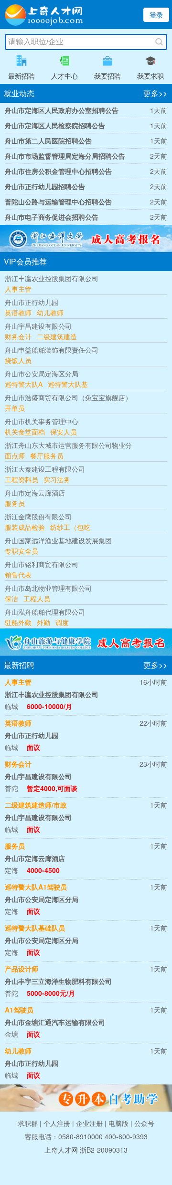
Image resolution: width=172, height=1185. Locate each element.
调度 (62, 622)
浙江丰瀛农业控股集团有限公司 (51, 278)
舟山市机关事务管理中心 (41, 421)
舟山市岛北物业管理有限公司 (48, 588)
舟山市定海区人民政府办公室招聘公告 (61, 110)
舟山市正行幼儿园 (31, 302)
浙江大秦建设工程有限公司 (45, 469)
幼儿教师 (50, 312)
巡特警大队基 (68, 384)
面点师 (15, 455)
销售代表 (18, 574)
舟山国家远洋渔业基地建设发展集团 (58, 540)
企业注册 (89, 1123)
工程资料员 (21, 479)
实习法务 (56, 479)
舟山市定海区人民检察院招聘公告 (55, 125)
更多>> (155, 93)
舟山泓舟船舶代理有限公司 (45, 612)
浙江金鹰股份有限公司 (38, 516)
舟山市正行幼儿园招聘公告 (45, 186)
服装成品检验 (25, 527)
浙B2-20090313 (104, 1150)
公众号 (144, 1123)
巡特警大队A (24, 384)
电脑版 (118, 1123)
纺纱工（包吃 (70, 527)
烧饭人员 (18, 360)
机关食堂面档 (25, 431)
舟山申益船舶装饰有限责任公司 (51, 349)
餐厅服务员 (47, 455)
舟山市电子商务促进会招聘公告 (51, 217)
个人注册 (56, 1123)
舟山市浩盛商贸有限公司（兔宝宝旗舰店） (68, 397)
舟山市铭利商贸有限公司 (41, 564)
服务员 (15, 503)
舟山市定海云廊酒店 (35, 492)
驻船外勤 (18, 622)
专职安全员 (21, 551)
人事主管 (18, 289)
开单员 (15, 408)
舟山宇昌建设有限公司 (38, 326)
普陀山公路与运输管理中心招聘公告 (58, 201)
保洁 (11, 598)
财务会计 (18, 336)
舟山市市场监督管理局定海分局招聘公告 (65, 156)
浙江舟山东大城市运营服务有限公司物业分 (68, 445)
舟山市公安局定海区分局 (41, 373)
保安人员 (63, 431)
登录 (156, 15)
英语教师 (18, 312)
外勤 (43, 622)
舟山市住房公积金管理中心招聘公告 (58, 171)
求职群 (28, 1123)
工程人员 (36, 598)
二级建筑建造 (57, 336)
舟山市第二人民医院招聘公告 (48, 140)
